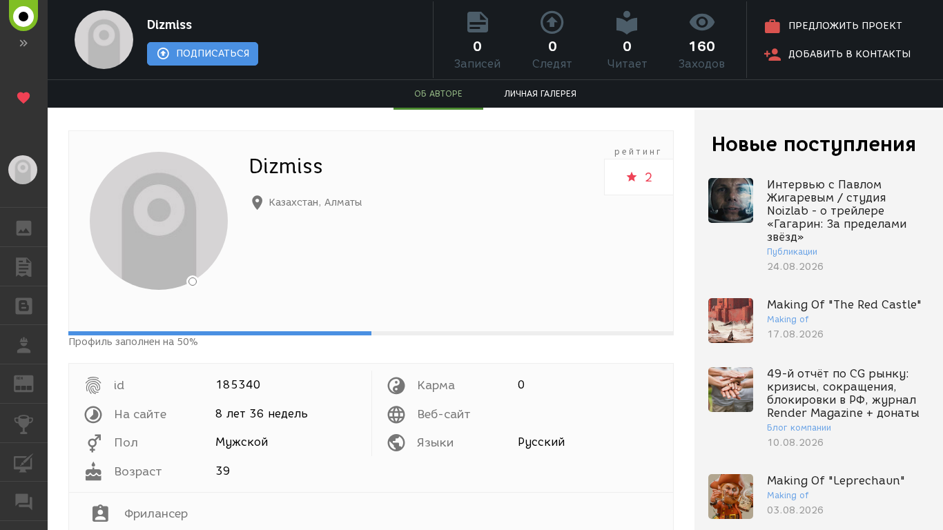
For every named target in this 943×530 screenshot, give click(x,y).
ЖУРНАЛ (32, 382)
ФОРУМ (24, 501)
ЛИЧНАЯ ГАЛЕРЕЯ (540, 93)
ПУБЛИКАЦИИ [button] (24, 266)
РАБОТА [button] (24, 344)
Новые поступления (814, 144)
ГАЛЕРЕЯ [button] (24, 227)
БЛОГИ (24, 305)
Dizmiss (169, 24)
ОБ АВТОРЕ (438, 93)
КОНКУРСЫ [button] (24, 423)
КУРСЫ (24, 462)
